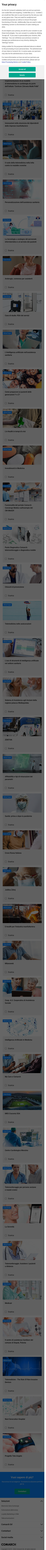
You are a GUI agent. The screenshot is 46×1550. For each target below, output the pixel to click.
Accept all (22, 69)
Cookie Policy (25, 62)
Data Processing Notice (10, 62)
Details (22, 75)
